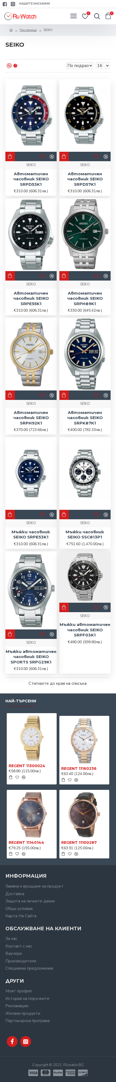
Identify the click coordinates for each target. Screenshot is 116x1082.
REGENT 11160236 (79, 768)
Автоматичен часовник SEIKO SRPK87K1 (85, 418)
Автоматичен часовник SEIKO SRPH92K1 (31, 418)
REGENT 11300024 (27, 765)
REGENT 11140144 (26, 842)
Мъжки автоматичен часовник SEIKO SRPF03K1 (85, 630)
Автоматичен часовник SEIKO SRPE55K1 (31, 298)
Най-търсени (20, 701)
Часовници (28, 30)
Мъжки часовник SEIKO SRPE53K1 (31, 534)
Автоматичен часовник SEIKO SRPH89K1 (85, 298)
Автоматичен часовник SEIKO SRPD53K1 (31, 179)
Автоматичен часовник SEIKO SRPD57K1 (85, 179)
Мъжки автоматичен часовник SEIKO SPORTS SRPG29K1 (31, 657)
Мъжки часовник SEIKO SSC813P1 (85, 534)
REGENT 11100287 (79, 842)
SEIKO (31, 165)
